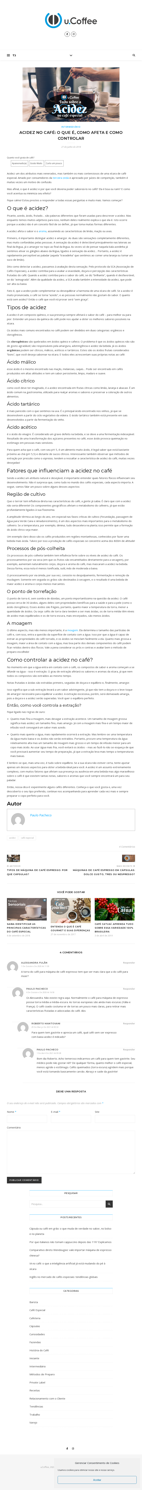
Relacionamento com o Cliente (47, 1398)
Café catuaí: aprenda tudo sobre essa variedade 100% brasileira (114, 928)
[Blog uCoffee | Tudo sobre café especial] (71, 20)
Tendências (36, 1406)
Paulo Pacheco (41, 815)
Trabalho (34, 1414)
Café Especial (37, 1310)
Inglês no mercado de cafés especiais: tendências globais (63, 1277)
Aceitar (97, 1479)
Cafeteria (34, 1318)
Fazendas (35, 1342)
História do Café (39, 1350)
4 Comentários (127, 846)
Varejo (33, 1422)
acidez (12, 837)
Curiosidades (37, 1334)
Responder (129, 962)
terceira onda (61, 177)
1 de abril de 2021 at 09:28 (49, 1053)
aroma (42, 231)
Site (97, 1111)
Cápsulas (34, 1326)
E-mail (55, 1111)
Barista (33, 1302)
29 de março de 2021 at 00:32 (45, 1027)
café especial (27, 837)
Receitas (34, 1390)
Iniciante (34, 1358)
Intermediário (71, 126)
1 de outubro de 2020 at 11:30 (35, 966)
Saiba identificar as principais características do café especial (26, 928)
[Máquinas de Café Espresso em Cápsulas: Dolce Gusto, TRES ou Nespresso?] (128, 858)
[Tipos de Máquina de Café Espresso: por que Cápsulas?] (13, 858)
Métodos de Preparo (42, 1374)
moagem (72, 630)
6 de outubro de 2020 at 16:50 (40, 992)
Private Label (37, 1382)
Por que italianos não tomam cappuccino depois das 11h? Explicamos (70, 1242)
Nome (11, 1111)
